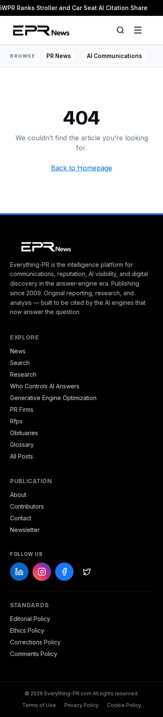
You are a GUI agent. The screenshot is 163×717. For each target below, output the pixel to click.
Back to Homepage (81, 168)
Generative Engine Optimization (53, 397)
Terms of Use (39, 705)
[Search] (120, 30)
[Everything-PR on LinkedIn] (19, 571)
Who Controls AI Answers (44, 386)
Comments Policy (33, 653)
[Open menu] (138, 30)
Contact (20, 518)
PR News (58, 56)
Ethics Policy (27, 630)
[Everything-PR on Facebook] (64, 571)
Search (20, 362)
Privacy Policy (81, 705)
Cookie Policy (124, 705)
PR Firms (21, 409)
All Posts (21, 456)
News (17, 351)
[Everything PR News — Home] (39, 30)
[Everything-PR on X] (87, 571)
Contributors (27, 506)
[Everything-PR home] (81, 245)
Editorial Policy (30, 618)
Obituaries (24, 432)
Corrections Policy (35, 642)
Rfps (16, 421)
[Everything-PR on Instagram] (42, 571)
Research (23, 374)
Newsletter (25, 529)
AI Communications (114, 56)
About (18, 494)
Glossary (22, 444)
